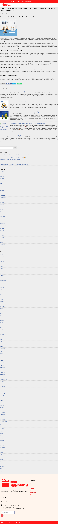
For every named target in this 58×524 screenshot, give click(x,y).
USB (1, 468)
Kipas (1, 341)
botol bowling (2, 268)
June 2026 (2, 176)
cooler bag (2, 289)
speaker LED (2, 424)
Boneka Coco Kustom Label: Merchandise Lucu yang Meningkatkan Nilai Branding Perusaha (32, 112)
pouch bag (2, 398)
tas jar (1, 431)
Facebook (9, 83)
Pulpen (1, 402)
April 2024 (2, 237)
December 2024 (3, 218)
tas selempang (2, 442)
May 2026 (2, 178)
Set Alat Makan (3, 409)
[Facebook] (1, 497)
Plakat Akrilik (2, 393)
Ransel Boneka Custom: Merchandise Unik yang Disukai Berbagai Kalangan (28, 123)
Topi (1, 454)
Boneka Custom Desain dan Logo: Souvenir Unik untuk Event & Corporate (27, 101)
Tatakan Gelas (2, 449)
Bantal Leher (2, 256)
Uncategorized (2, 466)
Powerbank (2, 400)
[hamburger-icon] (54, 5)
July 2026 (2, 174)
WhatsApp (19, 83)
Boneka (1, 13)
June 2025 (2, 204)
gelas (1, 310)
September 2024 (3, 225)
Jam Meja (2, 332)
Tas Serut (2, 445)
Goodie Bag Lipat (3, 318)
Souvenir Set (2, 419)
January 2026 (2, 188)
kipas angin (2, 343)
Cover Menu (2, 292)
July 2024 (2, 230)
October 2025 (2, 195)
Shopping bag (2, 414)
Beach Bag (2, 259)
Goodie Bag (2, 315)
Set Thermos (2, 412)
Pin (0, 391)
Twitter (14, 83)
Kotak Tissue (2, 348)
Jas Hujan (2, 334)
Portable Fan (2, 395)
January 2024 (2, 244)
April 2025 (2, 209)
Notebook (2, 376)
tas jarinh (1, 433)
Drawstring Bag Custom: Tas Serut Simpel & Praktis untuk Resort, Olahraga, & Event (15, 154)
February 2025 (2, 214)
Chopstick (2, 285)
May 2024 (2, 235)
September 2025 (3, 197)
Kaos (1, 339)
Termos (1, 452)
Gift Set (1, 313)
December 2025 (3, 190)
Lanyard (1, 351)
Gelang (1, 308)
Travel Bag (2, 461)
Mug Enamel (2, 367)
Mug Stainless (2, 374)
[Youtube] (5, 497)
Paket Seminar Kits (3, 379)
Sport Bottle (2, 426)
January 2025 (2, 216)
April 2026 (2, 181)
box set (1, 273)
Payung (1, 383)
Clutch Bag (2, 287)
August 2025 (2, 199)
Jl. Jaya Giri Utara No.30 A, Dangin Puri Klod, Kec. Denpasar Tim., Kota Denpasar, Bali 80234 (14, 506)
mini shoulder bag (3, 362)
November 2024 (3, 221)
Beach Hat (2, 261)
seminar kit (2, 407)
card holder (2, 282)
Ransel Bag (2, 405)
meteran (1, 360)
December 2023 (3, 247)
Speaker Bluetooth (3, 421)
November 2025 (3, 192)
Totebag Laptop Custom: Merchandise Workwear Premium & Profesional (13, 161)
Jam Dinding (2, 329)
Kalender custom (3, 336)
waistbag (1, 471)
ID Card (1, 325)
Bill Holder (2, 263)
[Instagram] (3, 497)
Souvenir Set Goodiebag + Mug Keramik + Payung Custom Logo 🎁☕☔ (13, 157)
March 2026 (2, 183)
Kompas (1, 346)
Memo (1, 358)
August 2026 (2, 171)
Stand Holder (2, 428)
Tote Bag (1, 456)
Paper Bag (2, 381)
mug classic (2, 365)
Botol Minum (2, 270)
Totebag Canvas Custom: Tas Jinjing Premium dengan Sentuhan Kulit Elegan (14, 164)
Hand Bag (2, 320)
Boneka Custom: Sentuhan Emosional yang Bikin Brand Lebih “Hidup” (16, 135)
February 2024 (2, 242)
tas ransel (2, 440)
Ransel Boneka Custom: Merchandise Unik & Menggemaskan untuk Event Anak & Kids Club (22, 91)
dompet (1, 299)
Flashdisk (1, 303)
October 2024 (2, 223)
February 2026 (2, 185)
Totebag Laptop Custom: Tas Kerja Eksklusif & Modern (10, 159)
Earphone (2, 301)
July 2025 (2, 202)
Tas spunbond (2, 447)
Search (1, 145)
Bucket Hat (2, 275)
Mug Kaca (2, 369)
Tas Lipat (1, 438)
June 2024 (2, 232)
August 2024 (2, 228)
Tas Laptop (2, 435)
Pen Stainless (2, 386)
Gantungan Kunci (3, 306)
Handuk (1, 322)
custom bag (2, 296)
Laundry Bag (2, 353)
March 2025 (2, 211)
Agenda (1, 254)
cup (0, 294)
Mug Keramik (2, 372)
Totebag (1, 459)
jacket (1, 327)
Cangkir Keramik (3, 280)
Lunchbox (2, 355)
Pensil (1, 388)
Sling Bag (2, 416)
